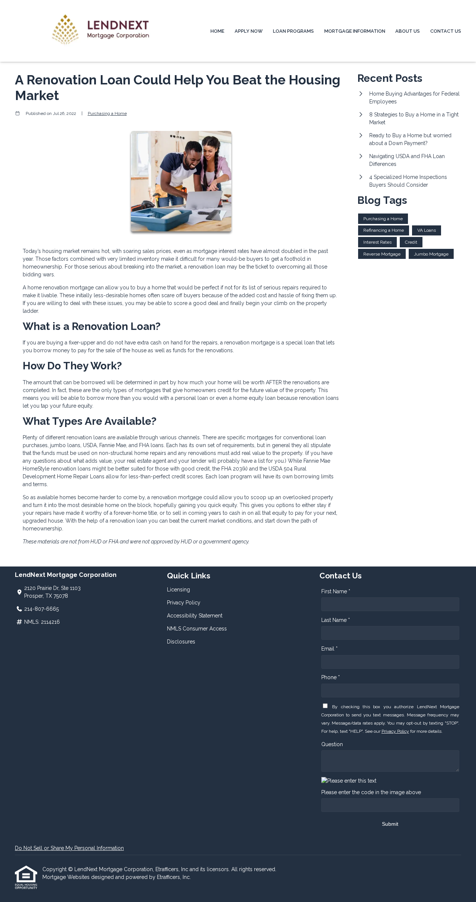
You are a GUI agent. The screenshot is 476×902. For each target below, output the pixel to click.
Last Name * (335, 620)
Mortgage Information (354, 31)
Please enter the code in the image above (371, 792)
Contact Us (445, 31)
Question (332, 744)
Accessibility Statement (194, 616)
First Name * (335, 591)
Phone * (330, 677)
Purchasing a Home (107, 113)
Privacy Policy (183, 603)
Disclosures (181, 642)
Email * (329, 649)
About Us (407, 31)
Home (217, 31)
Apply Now (249, 31)
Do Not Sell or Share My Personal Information (69, 848)
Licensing (178, 590)
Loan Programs (293, 31)
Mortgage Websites (66, 877)
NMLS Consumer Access (197, 629)
